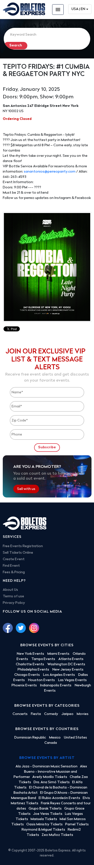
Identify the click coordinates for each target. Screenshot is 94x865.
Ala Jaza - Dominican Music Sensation (46, 766)
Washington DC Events (66, 664)
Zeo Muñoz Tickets (57, 835)
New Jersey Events (67, 670)
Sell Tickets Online (18, 553)
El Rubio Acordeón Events (59, 798)
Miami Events (58, 654)
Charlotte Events (30, 664)
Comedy (51, 714)
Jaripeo (67, 714)
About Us (10, 590)
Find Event (11, 566)
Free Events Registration (23, 546)
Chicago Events (27, 675)
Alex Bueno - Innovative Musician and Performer (50, 772)
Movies (82, 714)
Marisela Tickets (44, 819)
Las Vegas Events (72, 680)
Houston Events (41, 680)
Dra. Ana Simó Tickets (52, 782)
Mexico (55, 738)
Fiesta (36, 714)
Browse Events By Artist (47, 758)
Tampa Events (43, 659)
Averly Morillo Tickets (49, 777)
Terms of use (13, 596)
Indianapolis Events (55, 685)
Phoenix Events (24, 685)
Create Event (14, 559)
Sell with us (26, 489)
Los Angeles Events (59, 675)
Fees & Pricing (14, 572)
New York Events (30, 654)
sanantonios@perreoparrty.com (49, 172)
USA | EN (78, 9)
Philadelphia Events (33, 670)
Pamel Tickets (77, 824)
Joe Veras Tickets (47, 814)
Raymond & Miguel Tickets (43, 830)
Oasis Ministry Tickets (44, 824)
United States (75, 738)
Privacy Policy (14, 603)
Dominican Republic (30, 738)
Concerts (20, 714)
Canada (50, 743)
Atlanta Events (70, 659)
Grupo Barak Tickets (45, 809)
